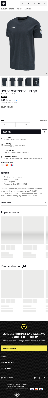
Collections (6, 369)
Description (5, 173)
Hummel (4, 357)
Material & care (6, 202)
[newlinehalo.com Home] (3, 3)
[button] (28, 3)
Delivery (7, 137)
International (9, 378)
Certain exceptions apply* (10, 340)
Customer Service (8, 363)
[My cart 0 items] (39, 3)
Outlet (4, 9)
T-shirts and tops (24, 9)
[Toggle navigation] (23, 3)
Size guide (43, 120)
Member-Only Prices (12, 156)
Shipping (7, 144)
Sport (11, 9)
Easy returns (9, 150)
